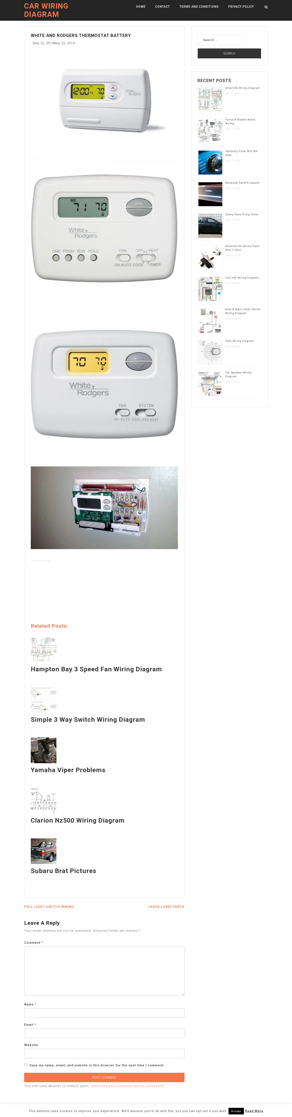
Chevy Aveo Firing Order (241, 214)
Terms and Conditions (199, 6)
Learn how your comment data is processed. (128, 1086)
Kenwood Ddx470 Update (242, 182)
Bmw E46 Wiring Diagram (242, 88)
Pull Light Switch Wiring (49, 907)
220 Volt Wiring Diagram (242, 277)
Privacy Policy (241, 6)
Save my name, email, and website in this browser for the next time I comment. (97, 1065)
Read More (254, 1111)
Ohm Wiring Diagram (239, 341)
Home (141, 6)
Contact (162, 6)
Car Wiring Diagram (46, 10)
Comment (33, 943)
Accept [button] (236, 1111)
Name (30, 1004)
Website (31, 1045)
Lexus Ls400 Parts (166, 907)
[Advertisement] (104, 593)
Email (30, 1025)
